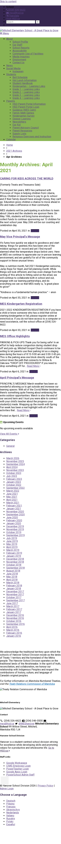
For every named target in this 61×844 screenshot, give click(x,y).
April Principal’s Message (17, 377)
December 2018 (15, 558)
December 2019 (15, 526)
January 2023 (13, 482)
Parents (10, 101)
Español (10, 824)
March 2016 (12, 630)
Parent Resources (22, 130)
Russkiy (10, 818)
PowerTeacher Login (17, 768)
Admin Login (7, 788)
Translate (13, 15)
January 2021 (13, 508)
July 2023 (11, 476)
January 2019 (13, 556)
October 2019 (13, 532)
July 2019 (11, 538)
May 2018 (11, 576)
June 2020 (12, 517)
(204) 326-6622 (16, 9)
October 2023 (13, 473)
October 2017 (13, 597)
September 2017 (15, 600)
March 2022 (12, 490)
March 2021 (12, 502)
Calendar (11, 139)
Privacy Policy (45, 785)
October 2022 (13, 484)
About (9, 38)
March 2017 (12, 606)
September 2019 (15, 535)
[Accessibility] (5, 780)
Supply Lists (19, 133)
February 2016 (14, 632)
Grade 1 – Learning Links (26, 89)
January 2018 (13, 588)
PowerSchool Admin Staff (20, 774)
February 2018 (14, 585)
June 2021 (12, 493)
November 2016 (15, 618)
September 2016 (15, 624)
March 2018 (12, 582)
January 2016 (13, 635)
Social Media (13, 68)
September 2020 (15, 514)
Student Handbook (23, 83)
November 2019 (15, 529)
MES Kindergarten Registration (21, 304)
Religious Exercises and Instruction (32, 136)
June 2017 (12, 603)
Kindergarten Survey (24, 115)
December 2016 (15, 615)
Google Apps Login (16, 771)
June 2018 (12, 573)
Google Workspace (16, 762)
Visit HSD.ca (13, 18)
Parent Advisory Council (26, 127)
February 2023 (14, 479)
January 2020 (13, 523)
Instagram (18, 71)
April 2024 (12, 467)
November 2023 (15, 470)
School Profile (20, 41)
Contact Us (18, 62)
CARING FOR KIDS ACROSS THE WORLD (26, 178)
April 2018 (12, 579)
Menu (5, 33)
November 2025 (15, 461)
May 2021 (11, 496)
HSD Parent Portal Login (26, 106)
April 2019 (12, 547)
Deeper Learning (22, 118)
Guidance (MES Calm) (24, 109)
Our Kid (16, 124)
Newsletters (19, 121)
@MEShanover (27, 723)
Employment (19, 59)
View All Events (9, 433)
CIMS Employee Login (18, 765)
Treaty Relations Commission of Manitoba (32, 683)
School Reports (21, 47)
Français (10, 806)
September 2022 (15, 487)
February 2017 (14, 609)
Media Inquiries (21, 56)
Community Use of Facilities (28, 53)
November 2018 (15, 561)
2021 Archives (14, 150)
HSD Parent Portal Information (29, 104)
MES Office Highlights (15, 336)
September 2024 (15, 464)
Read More (33, 366)
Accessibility (20, 50)
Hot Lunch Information (25, 80)
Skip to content (8, 1)
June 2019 (12, 541)
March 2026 (12, 458)
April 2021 (12, 499)
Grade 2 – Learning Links (26, 92)
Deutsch (10, 800)
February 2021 (14, 505)
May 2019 (11, 544)
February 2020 (14, 520)
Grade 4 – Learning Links (26, 98)
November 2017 (15, 594)
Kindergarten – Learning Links (29, 86)
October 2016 (13, 621)
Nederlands (12, 812)
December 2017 (15, 591)
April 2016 (12, 627)
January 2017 (13, 612)
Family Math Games (23, 112)
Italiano (10, 815)
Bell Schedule (20, 77)
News (9, 65)
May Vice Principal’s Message (20, 236)
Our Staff (17, 44)
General (35, 230)
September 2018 (15, 567)
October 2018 (13, 564)
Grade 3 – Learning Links (26, 95)
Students (11, 74)
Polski (9, 821)
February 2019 (14, 553)
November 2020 (15, 511)
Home (9, 144)
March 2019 (12, 550)
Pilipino (10, 803)
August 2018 (13, 570)
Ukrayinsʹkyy (13, 809)
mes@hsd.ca (16, 12)
